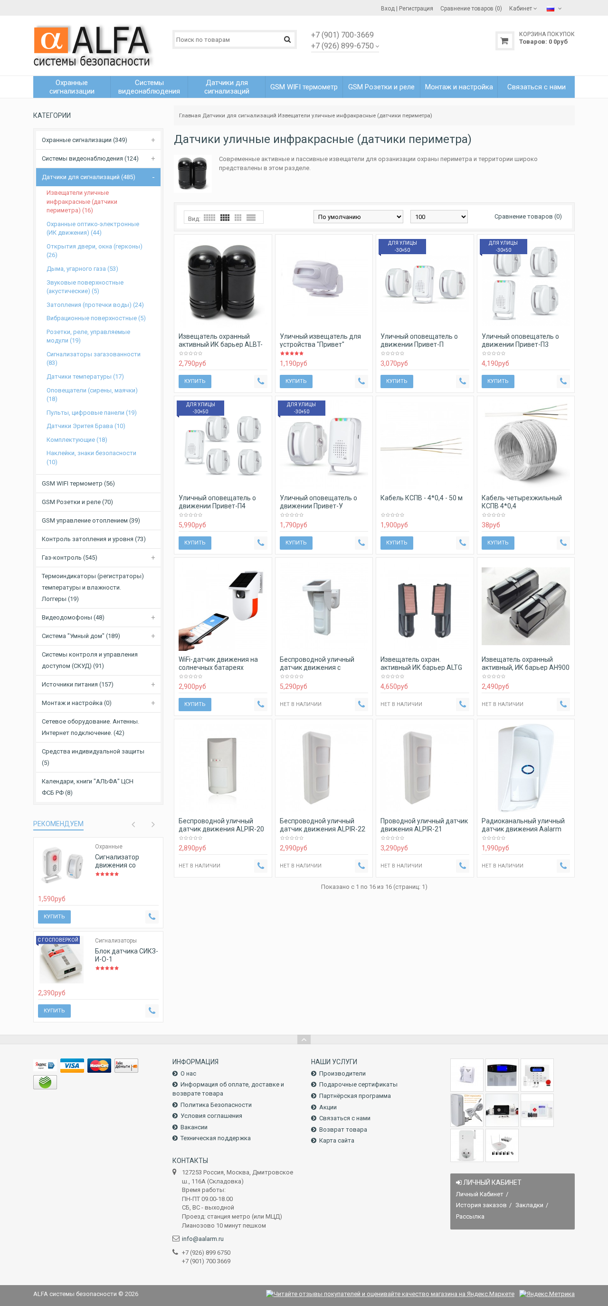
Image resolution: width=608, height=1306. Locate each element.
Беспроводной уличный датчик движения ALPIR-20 (221, 825)
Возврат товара (343, 1129)
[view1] (251, 217)
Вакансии (194, 1127)
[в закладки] (65, 883)
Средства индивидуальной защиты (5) (93, 757)
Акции (328, 1107)
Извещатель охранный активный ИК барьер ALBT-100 (221, 344)
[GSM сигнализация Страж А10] (502, 1110)
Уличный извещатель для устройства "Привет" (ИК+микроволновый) (320, 344)
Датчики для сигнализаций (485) (88, 177)
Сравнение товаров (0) (528, 216)
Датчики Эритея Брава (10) (86, 425)
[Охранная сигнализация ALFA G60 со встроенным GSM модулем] (537, 1110)
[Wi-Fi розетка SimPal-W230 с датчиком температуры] (467, 1145)
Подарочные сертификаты (358, 1084)
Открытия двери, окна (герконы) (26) (94, 251)
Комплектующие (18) (77, 439)
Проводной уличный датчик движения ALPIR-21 (424, 825)
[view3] (238, 217)
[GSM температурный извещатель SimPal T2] (467, 1110)
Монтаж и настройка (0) (77, 702)
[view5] (209, 217)
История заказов (481, 1205)
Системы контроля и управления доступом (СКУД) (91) (90, 660)
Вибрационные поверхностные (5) (96, 318)
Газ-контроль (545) (69, 557)
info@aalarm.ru (203, 1238)
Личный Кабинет (480, 1194)
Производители (342, 1073)
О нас (188, 1073)
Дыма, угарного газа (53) (82, 268)
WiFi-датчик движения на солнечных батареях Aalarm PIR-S (218, 667)
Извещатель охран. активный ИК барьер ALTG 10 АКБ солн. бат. (421, 667)
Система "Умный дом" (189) (81, 635)
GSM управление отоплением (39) (91, 520)
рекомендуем (58, 824)
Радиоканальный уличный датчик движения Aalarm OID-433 (523, 829)
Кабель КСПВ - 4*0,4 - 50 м (421, 498)
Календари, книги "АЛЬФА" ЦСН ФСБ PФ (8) (87, 787)
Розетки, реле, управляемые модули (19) (88, 336)
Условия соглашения (211, 1115)
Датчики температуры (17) (85, 376)
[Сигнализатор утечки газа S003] (467, 1075)
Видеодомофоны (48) (73, 617)
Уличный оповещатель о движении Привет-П (419, 340)
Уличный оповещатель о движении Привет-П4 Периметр (217, 506)
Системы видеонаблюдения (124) (90, 158)
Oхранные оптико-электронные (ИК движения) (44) (93, 228)
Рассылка (470, 1216)
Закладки (529, 1205)
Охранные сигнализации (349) (84, 139)
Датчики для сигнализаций (239, 115)
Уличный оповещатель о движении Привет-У (318, 502)
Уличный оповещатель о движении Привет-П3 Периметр (520, 344)
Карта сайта (336, 1140)
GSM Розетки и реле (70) (77, 501)
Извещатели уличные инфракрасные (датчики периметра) (355, 115)
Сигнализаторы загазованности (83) (94, 359)
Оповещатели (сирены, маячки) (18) (92, 395)
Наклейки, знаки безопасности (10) (91, 457)
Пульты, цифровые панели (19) (92, 412)
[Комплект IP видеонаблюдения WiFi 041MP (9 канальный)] (502, 1145)
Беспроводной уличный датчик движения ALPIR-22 (322, 825)
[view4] (224, 217)
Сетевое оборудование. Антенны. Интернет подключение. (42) (90, 727)
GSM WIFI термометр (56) (78, 483)
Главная (190, 115)
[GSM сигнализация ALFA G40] (537, 1075)
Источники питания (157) (78, 684)
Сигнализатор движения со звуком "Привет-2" (123, 865)
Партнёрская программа (355, 1095)
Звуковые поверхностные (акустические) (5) (85, 287)
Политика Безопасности (216, 1104)
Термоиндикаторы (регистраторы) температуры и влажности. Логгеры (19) (93, 587)
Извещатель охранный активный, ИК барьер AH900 (526, 663)
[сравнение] (79, 883)
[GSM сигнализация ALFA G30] (502, 1075)
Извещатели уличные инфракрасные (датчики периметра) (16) (82, 201)
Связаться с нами (344, 1118)
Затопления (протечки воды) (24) (95, 304)
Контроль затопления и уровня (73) (94, 539)
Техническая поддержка (215, 1138)
